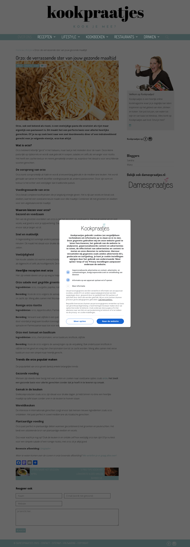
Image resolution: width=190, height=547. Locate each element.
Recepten (45, 36)
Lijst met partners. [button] (105, 299)
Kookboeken (95, 36)
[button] (95, 286)
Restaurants (124, 36)
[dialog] (95, 273)
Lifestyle (69, 36)
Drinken (150, 36)
